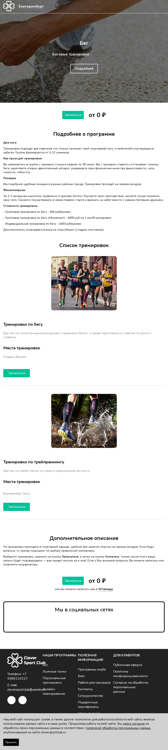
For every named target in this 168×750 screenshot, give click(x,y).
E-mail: (25, 687)
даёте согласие (134, 724)
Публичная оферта (127, 665)
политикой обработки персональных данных (118, 728)
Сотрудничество (90, 696)
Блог (81, 676)
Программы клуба (92, 669)
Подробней (84, 68)
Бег (45, 665)
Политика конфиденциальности (130, 673)
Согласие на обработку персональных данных (130, 687)
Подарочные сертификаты (88, 704)
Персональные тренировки (54, 680)
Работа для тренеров (94, 682)
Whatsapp (105, 589)
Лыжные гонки (54, 671)
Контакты (85, 689)
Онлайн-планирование (54, 691)
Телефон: (17, 676)
